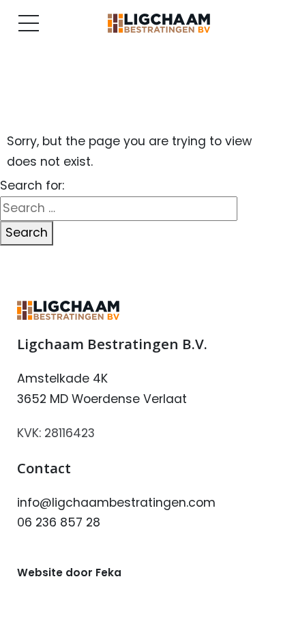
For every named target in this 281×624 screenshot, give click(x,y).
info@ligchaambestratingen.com (116, 502)
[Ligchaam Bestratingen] (159, 23)
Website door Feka (69, 572)
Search (26, 232)
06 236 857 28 (58, 522)
